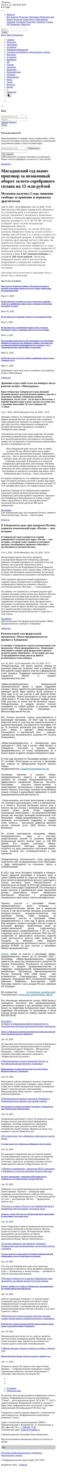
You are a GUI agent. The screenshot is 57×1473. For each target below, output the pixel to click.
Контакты (11, 54)
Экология (41, 22)
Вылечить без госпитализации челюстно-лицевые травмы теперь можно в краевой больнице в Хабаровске (27, 1325)
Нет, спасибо (7, 154)
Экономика (34, 17)
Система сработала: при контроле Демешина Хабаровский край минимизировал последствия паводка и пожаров (27, 1255)
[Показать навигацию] (2, 10)
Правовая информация (17, 49)
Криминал (15, 24)
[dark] (9, 95)
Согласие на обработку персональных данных (28, 52)
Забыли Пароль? (9, 122)
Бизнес (10, 19)
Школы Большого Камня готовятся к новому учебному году (26, 1356)
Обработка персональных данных (21, 1454)
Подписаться (33, 148)
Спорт (26, 19)
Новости (11, 14)
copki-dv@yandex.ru (30, 1430)
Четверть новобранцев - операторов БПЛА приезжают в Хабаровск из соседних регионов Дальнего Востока (24, 1178)
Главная (10, 39)
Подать (5, 954)
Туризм (49, 22)
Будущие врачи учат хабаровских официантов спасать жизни (26, 1144)
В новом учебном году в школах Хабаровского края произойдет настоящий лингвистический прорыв (27, 1287)
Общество (25, 24)
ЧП (8, 24)
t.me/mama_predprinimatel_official (35, 995)
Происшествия (47, 17)
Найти (4, 32)
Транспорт (31, 22)
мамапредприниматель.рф (35, 769)
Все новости (12, 17)
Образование (41, 19)
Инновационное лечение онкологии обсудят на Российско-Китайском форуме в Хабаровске (24, 1070)
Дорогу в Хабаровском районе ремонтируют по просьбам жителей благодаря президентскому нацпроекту (28, 1033)
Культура (18, 19)
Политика (23, 17)
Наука (32, 19)
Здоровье (11, 22)
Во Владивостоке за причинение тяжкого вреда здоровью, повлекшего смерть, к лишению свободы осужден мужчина (25, 329)
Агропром (20, 22)
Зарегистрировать (14, 35)
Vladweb (23, 1465)
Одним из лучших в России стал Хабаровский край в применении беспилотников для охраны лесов (27, 1215)
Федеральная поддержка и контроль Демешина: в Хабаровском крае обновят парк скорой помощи (27, 1108)
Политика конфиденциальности (16, 1453)
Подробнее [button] (6, 510)
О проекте (11, 57)
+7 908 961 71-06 (28, 1427)
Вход (3, 35)
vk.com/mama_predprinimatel (40, 992)
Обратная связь (14, 1391)
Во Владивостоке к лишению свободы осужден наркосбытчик (26, 317)
